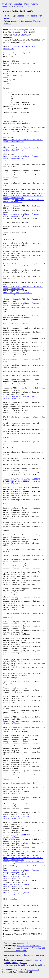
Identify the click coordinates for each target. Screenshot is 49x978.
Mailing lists (17, 4)
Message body (22, 16)
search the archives (37, 965)
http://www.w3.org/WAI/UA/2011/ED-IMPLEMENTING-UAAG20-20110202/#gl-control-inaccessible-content (22, 481)
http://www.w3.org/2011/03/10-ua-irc (19, 63)
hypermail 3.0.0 (33, 969)
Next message (26, 21)
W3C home (6, 4)
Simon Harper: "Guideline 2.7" (29, 945)
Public (27, 4)
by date (35, 960)
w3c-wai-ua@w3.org (22, 35)
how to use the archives (18, 965)
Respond (33, 16)
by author (23, 963)
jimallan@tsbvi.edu (25, 30)
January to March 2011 (22, 6)
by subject (14, 963)
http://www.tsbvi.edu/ (12, 924)
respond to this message (25, 955)
